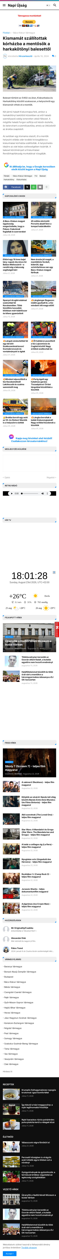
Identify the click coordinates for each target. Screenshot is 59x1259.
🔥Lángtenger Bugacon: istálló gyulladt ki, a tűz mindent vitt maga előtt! (42, 303)
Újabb (7, 477)
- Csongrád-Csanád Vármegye (17, 992)
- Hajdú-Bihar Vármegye (14, 1007)
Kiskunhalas (21, 179)
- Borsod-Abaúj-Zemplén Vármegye (19, 971)
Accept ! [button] (10, 1253)
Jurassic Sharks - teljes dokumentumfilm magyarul (35, 890)
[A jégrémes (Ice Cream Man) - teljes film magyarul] (11, 908)
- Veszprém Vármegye (13, 1059)
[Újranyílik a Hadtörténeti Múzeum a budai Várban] (11, 1199)
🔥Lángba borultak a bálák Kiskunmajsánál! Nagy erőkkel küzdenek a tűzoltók (43, 421)
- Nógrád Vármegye (12, 1028)
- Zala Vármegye (10, 1064)
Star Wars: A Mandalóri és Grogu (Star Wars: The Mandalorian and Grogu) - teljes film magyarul (38, 832)
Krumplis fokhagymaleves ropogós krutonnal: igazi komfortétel (39, 1091)
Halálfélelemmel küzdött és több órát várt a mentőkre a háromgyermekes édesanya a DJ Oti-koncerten (37, 676)
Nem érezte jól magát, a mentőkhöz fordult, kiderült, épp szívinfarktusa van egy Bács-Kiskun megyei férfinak (42, 266)
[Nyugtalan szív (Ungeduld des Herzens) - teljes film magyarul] (11, 863)
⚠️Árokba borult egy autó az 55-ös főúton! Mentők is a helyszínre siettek (15, 420)
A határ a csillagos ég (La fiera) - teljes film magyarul (37, 845)
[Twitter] (27, 187)
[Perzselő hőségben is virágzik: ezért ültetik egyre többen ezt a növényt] (11, 1161)
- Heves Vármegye (11, 1012)
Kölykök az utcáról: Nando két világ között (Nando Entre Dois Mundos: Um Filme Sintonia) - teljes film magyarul (39, 801)
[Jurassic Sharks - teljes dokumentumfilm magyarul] (11, 893)
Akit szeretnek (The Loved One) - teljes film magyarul (38, 815)
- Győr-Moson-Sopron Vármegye (18, 1002)
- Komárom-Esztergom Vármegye (18, 1023)
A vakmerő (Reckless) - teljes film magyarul (38, 783)
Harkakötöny (9, 179)
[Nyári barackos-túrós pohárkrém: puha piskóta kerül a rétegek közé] (11, 1124)
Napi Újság (17, 5)
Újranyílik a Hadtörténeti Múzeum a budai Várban (39, 1196)
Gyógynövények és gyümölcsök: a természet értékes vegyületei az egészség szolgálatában (38, 1175)
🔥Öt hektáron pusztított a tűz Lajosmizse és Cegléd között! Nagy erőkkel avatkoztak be (43, 345)
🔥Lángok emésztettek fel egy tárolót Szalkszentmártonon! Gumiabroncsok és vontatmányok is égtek (15, 346)
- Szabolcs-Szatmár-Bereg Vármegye (20, 1043)
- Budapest (8, 977)
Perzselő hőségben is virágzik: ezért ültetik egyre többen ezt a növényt (37, 1160)
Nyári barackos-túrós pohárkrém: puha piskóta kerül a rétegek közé (38, 1120)
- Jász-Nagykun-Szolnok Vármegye (20, 1018)
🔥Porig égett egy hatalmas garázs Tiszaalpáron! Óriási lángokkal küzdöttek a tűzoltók (41, 384)
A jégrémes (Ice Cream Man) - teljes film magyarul (36, 905)
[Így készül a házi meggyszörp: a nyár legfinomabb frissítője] (11, 1109)
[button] (4, 5)
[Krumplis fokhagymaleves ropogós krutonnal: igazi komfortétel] (11, 1094)
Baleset (43, 176)
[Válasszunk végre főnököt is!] (11, 1146)
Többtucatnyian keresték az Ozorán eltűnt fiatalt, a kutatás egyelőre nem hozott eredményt (37, 659)
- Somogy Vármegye (12, 1038)
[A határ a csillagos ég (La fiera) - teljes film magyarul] (11, 848)
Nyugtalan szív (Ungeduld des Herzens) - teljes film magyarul (37, 860)
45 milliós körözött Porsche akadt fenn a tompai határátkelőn (41, 223)
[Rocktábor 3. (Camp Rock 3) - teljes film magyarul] (11, 878)
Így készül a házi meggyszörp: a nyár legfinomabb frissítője (37, 1106)
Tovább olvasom (29, 1247)
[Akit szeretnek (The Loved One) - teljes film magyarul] (11, 819)
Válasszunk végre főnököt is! (36, 1142)
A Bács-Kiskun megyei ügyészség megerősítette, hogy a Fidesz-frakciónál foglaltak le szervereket (14, 226)
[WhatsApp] (34, 187)
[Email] (40, 187)
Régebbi (51, 477)
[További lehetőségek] (46, 187)
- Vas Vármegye (10, 1054)
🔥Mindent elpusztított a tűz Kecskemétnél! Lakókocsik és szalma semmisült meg (15, 383)
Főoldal (6, 33)
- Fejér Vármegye (11, 997)
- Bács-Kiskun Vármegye (23, 33)
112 (36, 176)
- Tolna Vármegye (11, 1049)
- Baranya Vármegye (12, 966)
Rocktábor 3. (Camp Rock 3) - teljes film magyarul (36, 875)
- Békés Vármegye (11, 987)
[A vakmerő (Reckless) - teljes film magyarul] (11, 786)
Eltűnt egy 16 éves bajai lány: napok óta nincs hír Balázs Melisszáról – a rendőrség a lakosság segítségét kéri (15, 264)
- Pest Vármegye (10, 1033)
